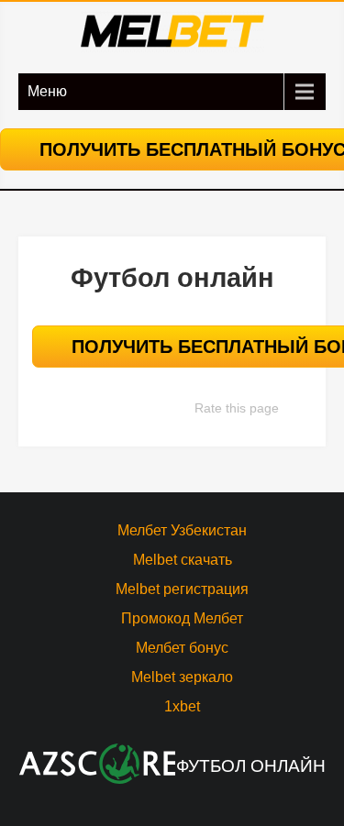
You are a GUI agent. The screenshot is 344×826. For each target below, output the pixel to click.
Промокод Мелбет (182, 618)
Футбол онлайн (251, 766)
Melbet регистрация (182, 589)
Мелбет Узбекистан (182, 530)
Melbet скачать (182, 559)
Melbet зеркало (182, 677)
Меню (47, 91)
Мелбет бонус (182, 647)
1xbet (182, 706)
